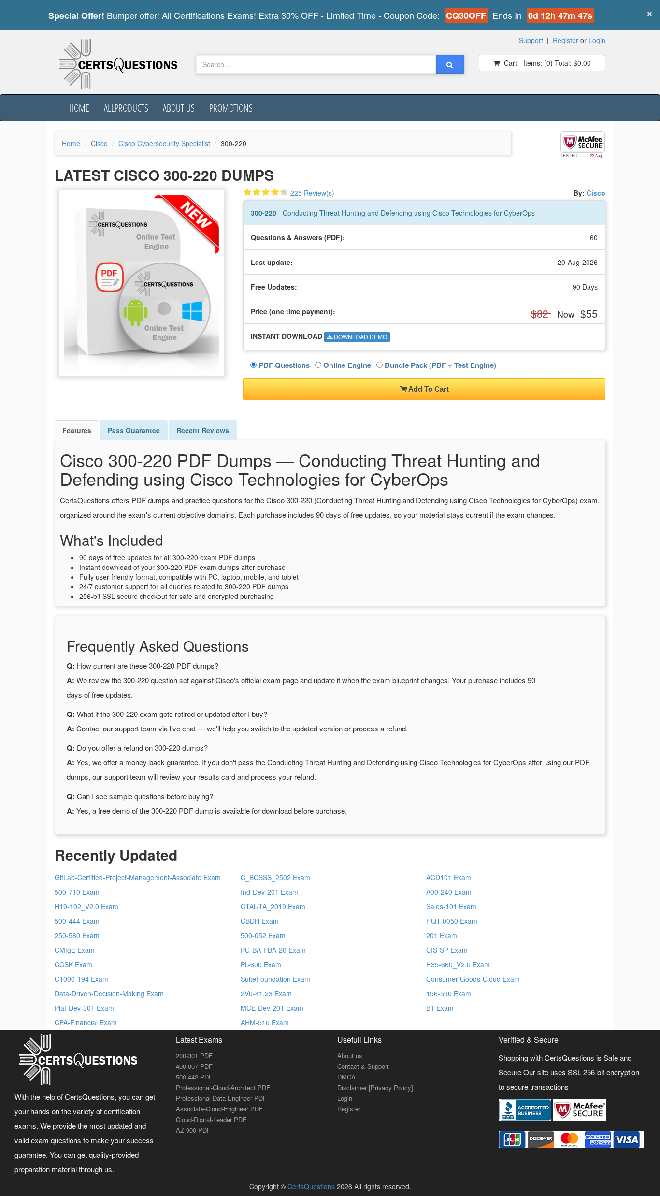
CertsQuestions (312, 1186)
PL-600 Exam (261, 964)
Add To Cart (428, 389)
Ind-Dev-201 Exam (269, 892)
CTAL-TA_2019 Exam (273, 906)
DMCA (346, 1076)
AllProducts (126, 108)
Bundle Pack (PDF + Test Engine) (439, 365)
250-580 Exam (77, 935)
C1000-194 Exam (81, 979)
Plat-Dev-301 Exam (84, 1008)
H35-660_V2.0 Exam (458, 964)
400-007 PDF (194, 1066)
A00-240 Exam (449, 892)
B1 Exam (440, 1008)
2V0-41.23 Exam (266, 993)
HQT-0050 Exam (451, 921)
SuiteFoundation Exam (275, 979)
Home (79, 108)
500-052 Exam (263, 935)
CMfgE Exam (75, 950)
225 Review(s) (312, 193)
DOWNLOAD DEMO (359, 337)
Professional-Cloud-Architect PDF (223, 1087)
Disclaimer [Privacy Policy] (375, 1087)
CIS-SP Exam (447, 950)
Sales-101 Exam (451, 906)
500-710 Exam (77, 892)
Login (596, 40)
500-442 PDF (194, 1076)
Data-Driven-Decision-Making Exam (109, 993)
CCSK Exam (73, 964)
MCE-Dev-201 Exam (272, 1008)
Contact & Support (363, 1066)
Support (531, 40)
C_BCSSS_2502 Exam (275, 877)
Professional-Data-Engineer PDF (221, 1098)
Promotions (231, 108)
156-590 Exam (448, 993)
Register (565, 40)
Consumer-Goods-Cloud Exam (473, 979)
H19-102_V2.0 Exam (86, 906)
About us (179, 108)
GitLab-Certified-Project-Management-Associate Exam (138, 877)
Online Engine (346, 365)
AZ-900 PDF (193, 1130)
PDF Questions (283, 365)
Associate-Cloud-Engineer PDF (219, 1108)
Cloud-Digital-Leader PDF (211, 1119)
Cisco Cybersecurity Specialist (164, 143)
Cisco (99, 143)
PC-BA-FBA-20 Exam (273, 950)
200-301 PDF (194, 1055)
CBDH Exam (260, 921)
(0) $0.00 (546, 63)
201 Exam (441, 935)
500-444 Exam (77, 921)
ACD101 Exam (448, 877)
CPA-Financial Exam (86, 1022)
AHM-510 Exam (265, 1022)
